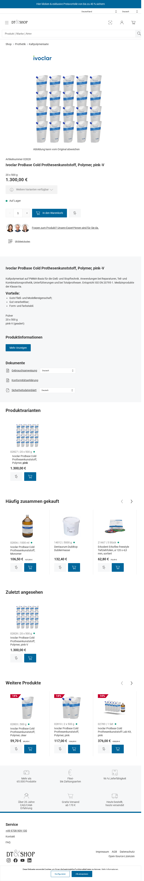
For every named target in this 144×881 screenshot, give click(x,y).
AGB (114, 851)
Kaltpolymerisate (39, 44)
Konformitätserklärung (25, 380)
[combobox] (99, 12)
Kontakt (10, 836)
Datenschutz (127, 851)
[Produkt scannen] (110, 22)
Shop (9, 44)
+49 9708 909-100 (16, 830)
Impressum (102, 851)
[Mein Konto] (122, 22)
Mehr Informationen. (110, 869)
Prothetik (20, 44)
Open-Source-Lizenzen (122, 856)
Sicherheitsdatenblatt (24, 390)
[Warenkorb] (134, 22)
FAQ (8, 842)
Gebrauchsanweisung (24, 370)
